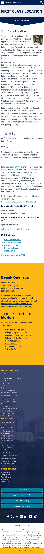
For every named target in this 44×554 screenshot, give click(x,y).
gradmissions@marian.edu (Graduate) (16, 306)
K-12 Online (9, 349)
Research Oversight (7, 413)
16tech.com (31, 202)
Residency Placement (13, 248)
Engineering (5, 383)
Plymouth (4, 424)
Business (4, 376)
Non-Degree (9, 346)
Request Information (22, 551)
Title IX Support (6, 415)
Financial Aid (5, 466)
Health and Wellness (7, 445)
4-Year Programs (20, 330)
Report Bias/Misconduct (9, 408)
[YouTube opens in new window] (30, 516)
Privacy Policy (5, 406)
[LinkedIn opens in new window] (25, 516)
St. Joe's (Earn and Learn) (9, 393)
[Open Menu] (3, 2)
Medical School (11, 344)
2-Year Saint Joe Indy (22, 335)
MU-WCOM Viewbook (13, 242)
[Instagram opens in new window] (17, 516)
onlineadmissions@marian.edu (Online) (17, 304)
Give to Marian (21, 501)
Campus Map (5, 475)
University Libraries (7, 452)
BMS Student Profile (12, 240)
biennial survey (19, 175)
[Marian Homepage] (13, 2)
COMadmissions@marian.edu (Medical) (17, 298)
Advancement (5, 433)
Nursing (3, 385)
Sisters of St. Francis (33, 543)
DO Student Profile (11, 245)
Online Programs (20, 338)
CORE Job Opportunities (9, 404)
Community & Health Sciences (11, 378)
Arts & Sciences (6, 374)
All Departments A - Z (8, 431)
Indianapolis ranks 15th (10, 167)
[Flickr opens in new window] (21, 516)
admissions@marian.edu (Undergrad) (16, 295)
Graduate (8, 341)
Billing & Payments (7, 436)
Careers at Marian (7, 440)
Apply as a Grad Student (9, 461)
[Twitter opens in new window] (12, 516)
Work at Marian (21, 506)
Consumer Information (8, 401)
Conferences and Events (9, 443)
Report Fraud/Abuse (7, 411)
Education (4, 381)
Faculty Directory (6, 477)
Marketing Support (7, 447)
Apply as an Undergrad (8, 459)
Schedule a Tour (21, 495)
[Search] (41, 2)
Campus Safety (6, 438)
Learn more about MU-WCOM (13, 255)
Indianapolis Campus (8, 422)
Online (3, 388)
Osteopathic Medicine (8, 390)
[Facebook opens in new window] (8, 516)
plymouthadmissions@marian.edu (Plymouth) (19, 301)
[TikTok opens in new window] (35, 516)
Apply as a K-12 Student (8, 463)
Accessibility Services (8, 399)
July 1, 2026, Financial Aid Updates (15, 229)
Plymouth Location (21, 333)
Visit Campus (9, 251)
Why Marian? (5, 479)
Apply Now (20, 490)
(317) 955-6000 (7, 291)
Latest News (5, 482)
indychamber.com (14, 202)
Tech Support (5, 450)
